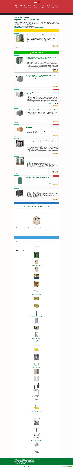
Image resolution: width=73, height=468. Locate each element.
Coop (52, 5)
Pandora (35, 9)
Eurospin (30, 7)
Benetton (20, 5)
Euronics (25, 7)
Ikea (39, 7)
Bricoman (34, 5)
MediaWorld (28, 9)
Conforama (48, 5)
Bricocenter (29, 5)
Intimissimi (48, 7)
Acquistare (56, 46)
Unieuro (54, 9)
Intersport (43, 7)
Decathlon (16, 7)
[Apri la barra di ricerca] (36, 12)
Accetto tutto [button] (70, 466)
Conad (43, 5)
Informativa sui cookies (40, 460)
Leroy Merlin (20, 9)
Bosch (25, 5)
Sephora (46, 9)
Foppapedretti (35, 7)
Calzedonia (39, 5)
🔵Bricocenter (20, 17)
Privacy (38, 459)
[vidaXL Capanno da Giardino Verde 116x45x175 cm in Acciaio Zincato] (20, 180)
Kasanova (56, 7)
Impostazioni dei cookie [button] (64, 466)
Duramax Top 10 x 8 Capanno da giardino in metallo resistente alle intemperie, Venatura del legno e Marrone (41, 127)
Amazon (16, 5)
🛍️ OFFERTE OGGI (36, 14)
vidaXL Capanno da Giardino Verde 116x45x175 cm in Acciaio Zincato (37, 177)
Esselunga (21, 7)
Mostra (38, 246)
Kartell (53, 7)
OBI (31, 9)
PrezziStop (15, 17)
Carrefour (56, 5)
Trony (50, 9)
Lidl (23, 9)
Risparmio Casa (40, 9)
